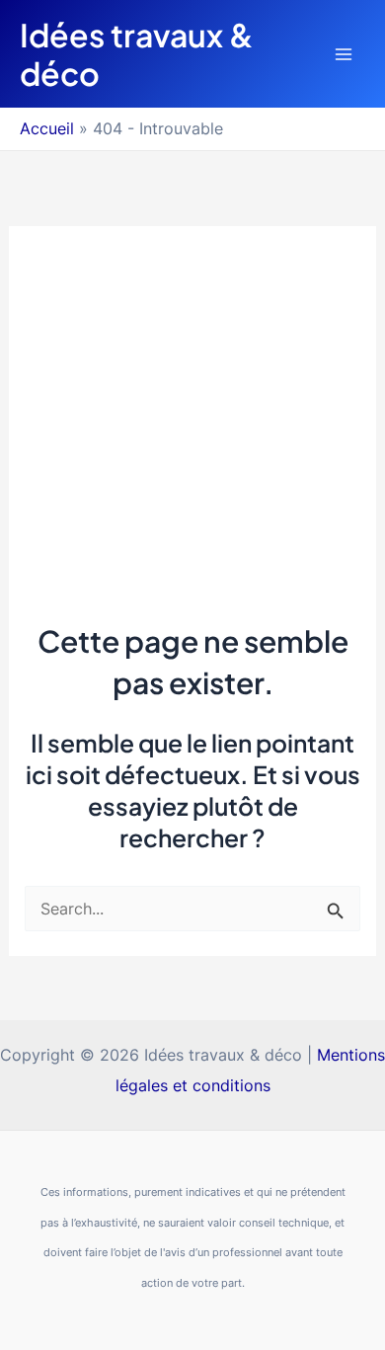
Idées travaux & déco (137, 53)
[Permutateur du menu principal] (343, 54)
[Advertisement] (192, 406)
